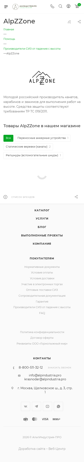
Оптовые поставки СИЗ (42, 289)
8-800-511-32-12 (31, 367)
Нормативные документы (42, 266)
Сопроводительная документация (42, 295)
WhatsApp (58, 406)
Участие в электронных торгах (42, 284)
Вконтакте (25, 406)
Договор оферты (42, 337)
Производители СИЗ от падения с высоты (42, 307)
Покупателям (42, 258)
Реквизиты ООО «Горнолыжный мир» (42, 343)
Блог (42, 227)
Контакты (42, 358)
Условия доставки (42, 278)
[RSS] (69, 22)
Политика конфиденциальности (42, 332)
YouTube (47, 406)
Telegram (36, 406)
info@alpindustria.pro (45, 375)
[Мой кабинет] (68, 7)
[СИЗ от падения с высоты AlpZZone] (42, 77)
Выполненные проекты (42, 235)
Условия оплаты (42, 272)
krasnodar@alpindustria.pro (45, 379)
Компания (42, 243)
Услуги (42, 218)
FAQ (42, 313)
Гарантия (42, 301)
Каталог (42, 210)
